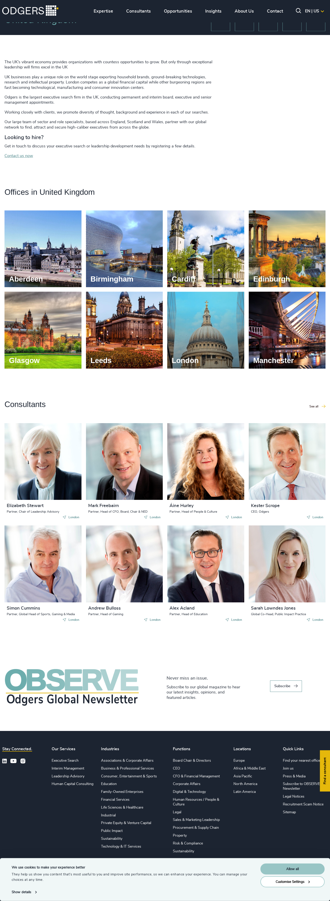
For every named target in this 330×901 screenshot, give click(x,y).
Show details (21, 892)
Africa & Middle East (249, 768)
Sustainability (111, 838)
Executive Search (65, 760)
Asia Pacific (242, 776)
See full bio (61, 488)
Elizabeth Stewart (25, 505)
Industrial (108, 815)
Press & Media (294, 776)
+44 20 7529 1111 (30, 456)
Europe (239, 760)
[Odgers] (30, 11)
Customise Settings (290, 881)
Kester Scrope (265, 505)
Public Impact (112, 831)
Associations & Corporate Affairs (127, 760)
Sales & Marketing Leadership (196, 820)
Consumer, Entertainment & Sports (129, 776)
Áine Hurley (181, 505)
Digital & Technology (189, 792)
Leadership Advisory (68, 776)
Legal (177, 812)
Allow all (292, 869)
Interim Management (68, 768)
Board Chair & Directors (192, 760)
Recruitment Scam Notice (303, 804)
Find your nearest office (301, 760)
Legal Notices (293, 796)
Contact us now (18, 156)
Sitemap (289, 812)
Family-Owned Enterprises (122, 792)
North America (245, 784)
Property (180, 835)
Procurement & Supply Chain (196, 827)
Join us (288, 768)
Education (109, 784)
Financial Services (115, 799)
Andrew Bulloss (104, 608)
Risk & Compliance (188, 843)
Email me (21, 464)
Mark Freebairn (103, 505)
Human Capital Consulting (72, 784)
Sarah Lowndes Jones (273, 608)
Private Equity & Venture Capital (126, 823)
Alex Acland (182, 608)
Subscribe (282, 686)
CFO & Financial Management (196, 776)
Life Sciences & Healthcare (122, 807)
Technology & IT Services (121, 846)
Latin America (244, 792)
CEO (176, 768)
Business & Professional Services (127, 768)
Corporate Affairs (186, 784)
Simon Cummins (23, 608)
